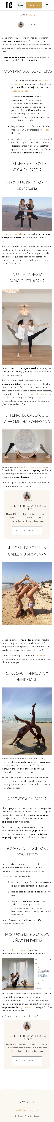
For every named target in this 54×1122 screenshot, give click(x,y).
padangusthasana (36, 394)
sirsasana (40, 656)
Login (20, 5)
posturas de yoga (19, 91)
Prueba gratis (34, 5)
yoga (34, 1016)
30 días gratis (27, 531)
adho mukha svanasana (33, 467)
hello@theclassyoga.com (27, 1110)
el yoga (45, 130)
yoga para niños (27, 1007)
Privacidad (28, 1116)
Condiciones (19, 1116)
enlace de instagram (20, 950)
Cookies (36, 1116)
